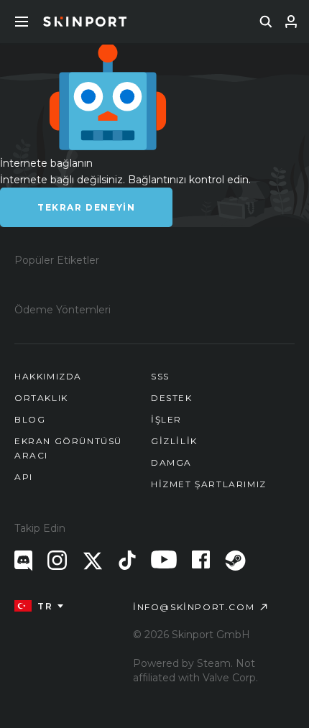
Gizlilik (174, 441)
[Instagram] (57, 560)
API (23, 476)
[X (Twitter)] (92, 560)
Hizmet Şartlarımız (209, 484)
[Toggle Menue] (21, 21)
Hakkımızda (48, 376)
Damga (171, 462)
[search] (266, 21)
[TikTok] (127, 560)
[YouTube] (164, 559)
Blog (29, 419)
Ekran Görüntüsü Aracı (68, 448)
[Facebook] (201, 559)
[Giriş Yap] (291, 21)
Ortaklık (41, 397)
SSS (160, 376)
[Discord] (23, 560)
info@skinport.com (193, 607)
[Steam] (235, 560)
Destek (172, 397)
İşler (166, 419)
